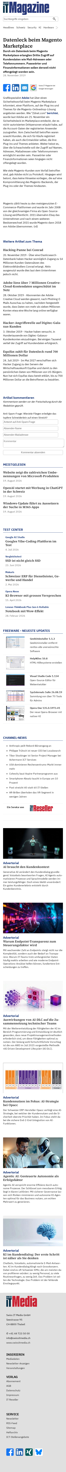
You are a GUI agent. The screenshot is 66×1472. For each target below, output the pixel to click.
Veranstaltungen (15, 1368)
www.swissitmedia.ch (18, 1342)
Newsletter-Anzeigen (17, 1363)
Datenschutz (13, 1390)
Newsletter (12, 1418)
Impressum (12, 1395)
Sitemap (11, 1427)
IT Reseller (12, 1399)
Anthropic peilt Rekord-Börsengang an (30, 745)
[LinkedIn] (20, 1454)
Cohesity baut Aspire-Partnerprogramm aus (33, 773)
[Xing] (30, 1454)
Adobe (25, 98)
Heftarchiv (12, 1432)
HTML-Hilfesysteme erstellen (46, 662)
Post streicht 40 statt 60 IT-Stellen (28, 787)
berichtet (52, 113)
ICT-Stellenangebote (17, 1436)
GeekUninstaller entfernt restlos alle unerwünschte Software (44, 647)
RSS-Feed (11, 1423)
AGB (8, 1385)
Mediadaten (12, 1358)
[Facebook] (11, 1454)
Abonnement (13, 1381)
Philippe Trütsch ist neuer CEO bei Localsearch (35, 750)
